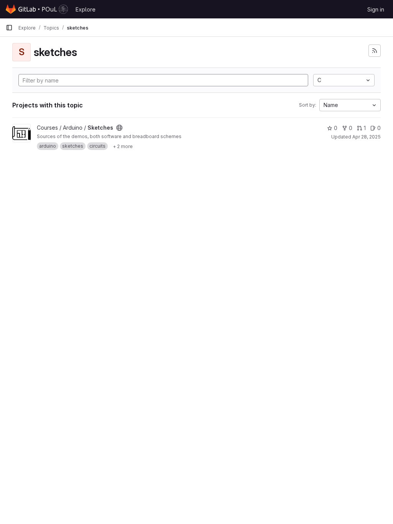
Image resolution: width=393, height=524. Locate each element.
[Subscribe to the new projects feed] (374, 50)
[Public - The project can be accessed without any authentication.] (119, 128)
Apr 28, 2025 (366, 137)
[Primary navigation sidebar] (9, 27)
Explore (86, 9)
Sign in (375, 9)
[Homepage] (36, 9)
